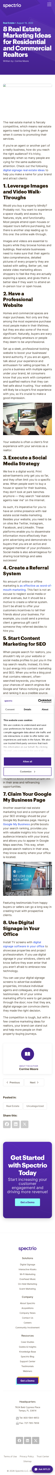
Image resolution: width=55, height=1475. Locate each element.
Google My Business (16, 824)
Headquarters (27, 1401)
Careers (27, 1322)
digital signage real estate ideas (24, 170)
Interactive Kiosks (27, 1269)
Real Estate (12, 1106)
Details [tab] (27, 709)
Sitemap (27, 1461)
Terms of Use (10, 1456)
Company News (27, 1313)
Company (27, 1296)
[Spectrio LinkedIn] (27, 1440)
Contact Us (27, 1317)
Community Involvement (27, 1327)
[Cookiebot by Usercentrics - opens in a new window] (38, 701)
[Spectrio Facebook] (19, 1440)
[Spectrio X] (35, 1440)
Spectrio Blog (27, 1356)
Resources (27, 1335)
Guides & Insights (27, 1346)
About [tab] (45, 709)
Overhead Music (27, 1279)
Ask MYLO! (44, 1469)
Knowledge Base (27, 1351)
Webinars (27, 1371)
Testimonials (27, 1366)
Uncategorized (35, 1106)
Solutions (27, 1258)
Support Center (27, 1361)
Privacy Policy (27, 1456)
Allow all (27, 761)
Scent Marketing (27, 1288)
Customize (25, 771)
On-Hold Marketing (27, 1284)
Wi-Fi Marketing (27, 1274)
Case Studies (27, 1342)
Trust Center (43, 1456)
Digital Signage (27, 1264)
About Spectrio (27, 1303)
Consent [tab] (10, 709)
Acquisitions (27, 1308)
